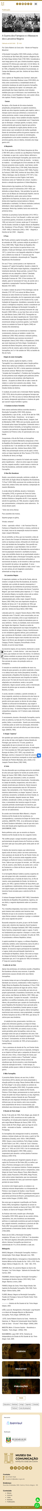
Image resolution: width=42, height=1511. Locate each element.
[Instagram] (20, 4)
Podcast (14, 1408)
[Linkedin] (31, 4)
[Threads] (28, 4)
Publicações (21, 1386)
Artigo (22, 1404)
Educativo (21, 1369)
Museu (9, 1493)
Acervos (21, 1351)
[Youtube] (25, 4)
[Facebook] (23, 4)
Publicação (6, 10)
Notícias (14, 1404)
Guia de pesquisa (24, 1408)
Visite (9, 1497)
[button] (36, 4)
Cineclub (35, 1404)
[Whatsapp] (17, 4)
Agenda (28, 1404)
